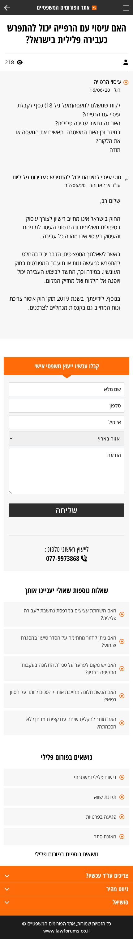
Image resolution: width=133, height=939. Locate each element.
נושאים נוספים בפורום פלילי (66, 854)
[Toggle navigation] (126, 7)
